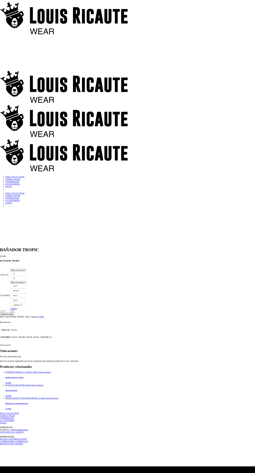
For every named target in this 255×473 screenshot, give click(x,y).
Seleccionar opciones (42, 372)
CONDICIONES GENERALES (14, 441)
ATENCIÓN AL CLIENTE (12, 432)
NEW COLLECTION (9, 413)
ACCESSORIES (7, 420)
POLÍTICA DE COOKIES (11, 444)
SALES (3, 423)
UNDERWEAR (7, 418)
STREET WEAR (7, 416)
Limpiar (13, 309)
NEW (41, 317)
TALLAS (4, 275)
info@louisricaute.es (19, 430)
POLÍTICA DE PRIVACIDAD (13, 439)
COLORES (5, 295)
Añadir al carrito (7, 314)
